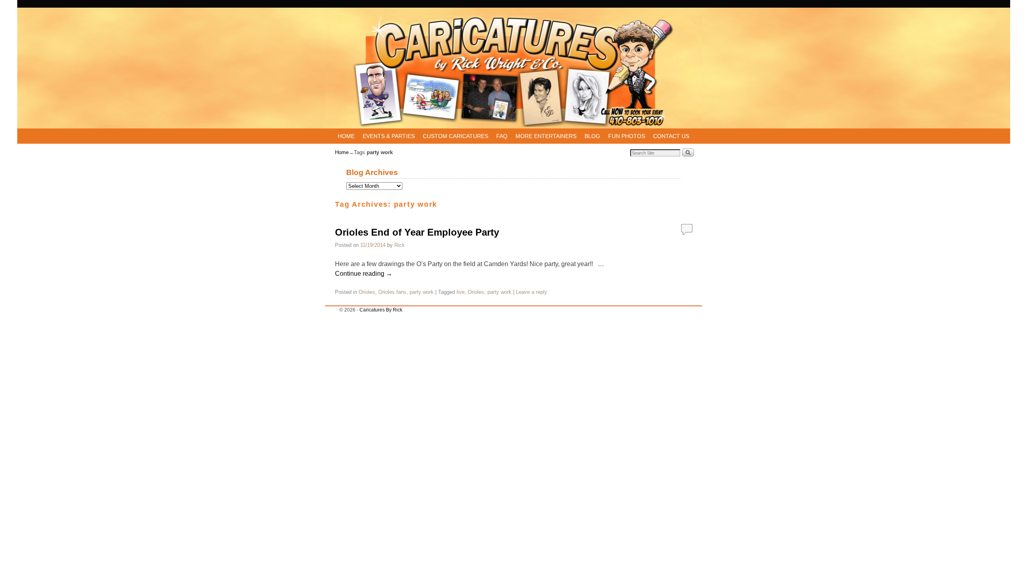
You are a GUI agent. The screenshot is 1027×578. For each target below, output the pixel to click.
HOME (346, 136)
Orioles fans (392, 292)
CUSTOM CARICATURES (455, 136)
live (461, 292)
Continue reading (363, 273)
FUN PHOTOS (626, 136)
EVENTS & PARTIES (389, 136)
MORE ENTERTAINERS (546, 136)
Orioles (367, 292)
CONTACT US (671, 136)
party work (422, 292)
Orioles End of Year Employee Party (417, 232)
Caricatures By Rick (380, 310)
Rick (399, 245)
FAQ (501, 136)
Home (342, 152)
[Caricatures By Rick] (513, 71)
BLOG (592, 136)
